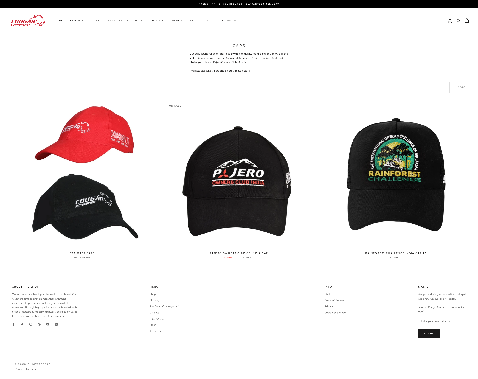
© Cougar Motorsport (32, 364)
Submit (429, 333)
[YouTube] (47, 324)
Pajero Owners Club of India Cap (239, 253)
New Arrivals (184, 20)
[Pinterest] (39, 324)
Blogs (209, 20)
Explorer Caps (82, 253)
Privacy (329, 306)
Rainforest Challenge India (118, 20)
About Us (229, 20)
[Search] (458, 21)
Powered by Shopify (27, 369)
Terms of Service (334, 300)
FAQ (327, 294)
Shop (58, 20)
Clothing (78, 20)
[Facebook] (13, 324)
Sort (462, 87)
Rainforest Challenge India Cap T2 (395, 253)
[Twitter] (22, 324)
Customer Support (335, 312)
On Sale (157, 20)
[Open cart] (467, 20)
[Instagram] (30, 324)
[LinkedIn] (56, 324)
